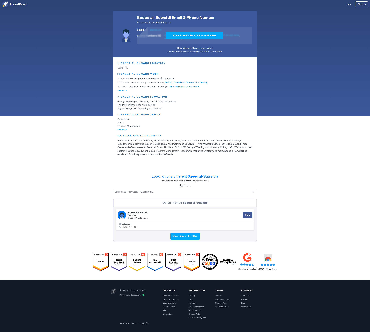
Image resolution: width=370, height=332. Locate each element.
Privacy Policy (195, 310)
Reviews (193, 303)
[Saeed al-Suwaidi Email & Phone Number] (126, 34)
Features (219, 295)
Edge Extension (170, 303)
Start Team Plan (222, 299)
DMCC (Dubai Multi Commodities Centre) (186, 82)
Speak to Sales (222, 307)
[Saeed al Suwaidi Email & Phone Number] (122, 215)
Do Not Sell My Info (197, 318)
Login (349, 4)
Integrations (168, 314)
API (164, 310)
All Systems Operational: (131, 295)
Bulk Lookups (169, 307)
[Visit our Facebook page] (143, 323)
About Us (245, 295)
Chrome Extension (171, 299)
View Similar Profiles (185, 236)
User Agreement (196, 307)
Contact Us (246, 307)
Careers (245, 299)
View (247, 215)
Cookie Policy (195, 314)
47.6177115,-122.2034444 (133, 290)
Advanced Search (171, 295)
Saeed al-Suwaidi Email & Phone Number (176, 17)
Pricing (192, 295)
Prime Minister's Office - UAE (184, 86)
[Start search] (253, 192)
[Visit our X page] (147, 323)
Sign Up (362, 4)
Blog (243, 303)
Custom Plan (221, 303)
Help (191, 299)
